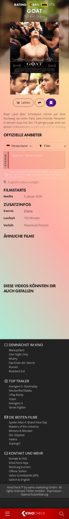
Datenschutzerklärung (34, 494)
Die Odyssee (17, 435)
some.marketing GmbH (42, 487)
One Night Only (18, 354)
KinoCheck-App (18, 463)
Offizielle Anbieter (23, 135)
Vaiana (13, 439)
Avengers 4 (16, 403)
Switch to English (19, 479)
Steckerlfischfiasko (20, 390)
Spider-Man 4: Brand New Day (28, 422)
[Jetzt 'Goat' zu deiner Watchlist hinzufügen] (51, 103)
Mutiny (13, 358)
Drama (28, 211)
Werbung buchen (20, 467)
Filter (47, 145)
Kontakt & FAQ (18, 458)
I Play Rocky (16, 395)
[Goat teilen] (40, 103)
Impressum (54, 491)
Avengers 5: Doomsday (23, 386)
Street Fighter (17, 407)
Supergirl (14, 443)
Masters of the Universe (24, 426)
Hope (12, 399)
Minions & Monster (21, 431)
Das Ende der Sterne (22, 363)
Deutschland (19, 145)
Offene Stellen (18, 471)
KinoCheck (14, 487)
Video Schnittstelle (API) (23, 475)
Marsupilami (16, 350)
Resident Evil (17, 371)
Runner (13, 367)
